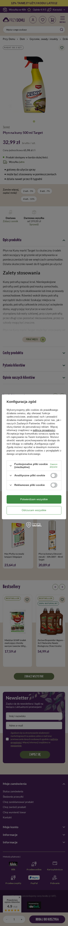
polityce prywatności (44, 430)
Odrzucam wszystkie (34, 510)
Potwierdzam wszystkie (34, 499)
